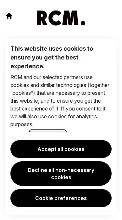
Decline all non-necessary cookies (61, 173)
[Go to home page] (9, 16)
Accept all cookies (61, 149)
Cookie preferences (61, 198)
